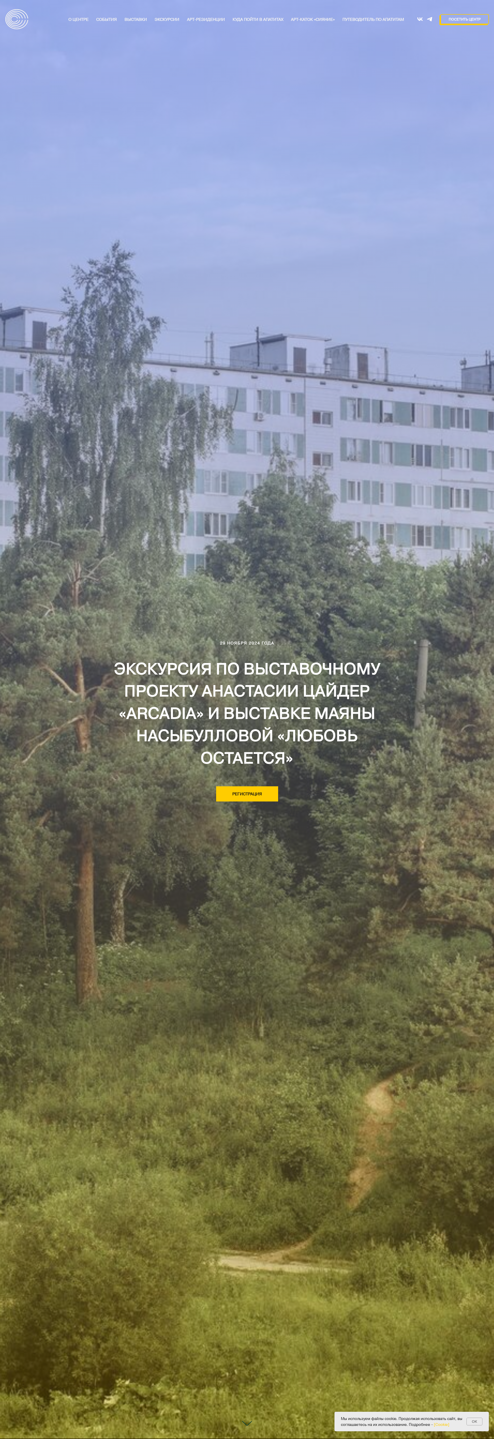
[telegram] (429, 19)
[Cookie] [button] (441, 1424)
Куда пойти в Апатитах (258, 19)
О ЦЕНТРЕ (78, 19)
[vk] (420, 19)
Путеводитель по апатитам (373, 19)
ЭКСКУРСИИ (167, 19)
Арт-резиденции (206, 19)
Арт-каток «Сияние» (313, 19)
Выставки (136, 19)
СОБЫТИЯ (106, 19)
